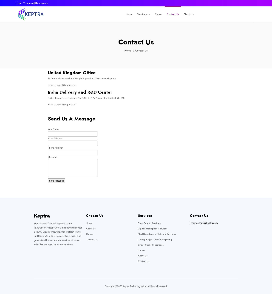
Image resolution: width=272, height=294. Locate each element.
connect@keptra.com (37, 3)
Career (90, 234)
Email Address (55, 138)
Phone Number (55, 148)
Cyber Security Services (151, 245)
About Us (91, 228)
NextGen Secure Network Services (157, 234)
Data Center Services (149, 223)
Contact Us (91, 239)
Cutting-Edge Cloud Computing (155, 239)
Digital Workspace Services (152, 228)
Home (127, 50)
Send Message (56, 181)
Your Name (53, 129)
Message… (53, 157)
